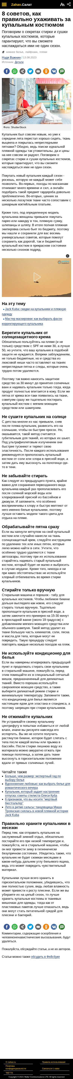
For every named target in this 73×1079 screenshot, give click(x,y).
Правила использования (53, 1062)
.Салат (26, 5)
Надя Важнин (11, 57)
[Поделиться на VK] (54, 71)
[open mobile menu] (4, 4)
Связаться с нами (50, 1068)
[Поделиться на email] (38, 71)
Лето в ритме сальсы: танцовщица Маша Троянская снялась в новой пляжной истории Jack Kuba (36, 811)
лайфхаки (31, 51)
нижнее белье (14, 51)
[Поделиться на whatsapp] (15, 71)
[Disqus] (36, 1005)
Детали (19, 61)
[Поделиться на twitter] (30, 71)
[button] (67, 256)
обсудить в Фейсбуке (45, 956)
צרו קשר (9, 1073)
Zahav (16, 5)
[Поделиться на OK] (46, 71)
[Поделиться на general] (22, 71)
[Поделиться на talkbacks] (62, 71)
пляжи (43, 51)
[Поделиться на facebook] (7, 71)
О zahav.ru (11, 1062)
